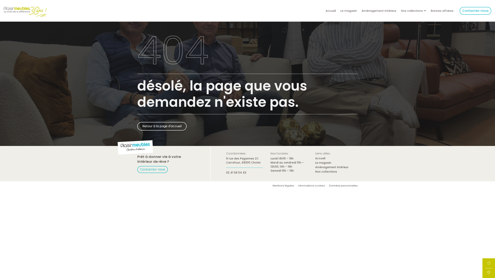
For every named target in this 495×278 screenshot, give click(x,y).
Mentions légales (283, 185)
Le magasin (349, 11)
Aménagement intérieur (379, 11)
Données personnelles (343, 185)
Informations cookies (311, 185)
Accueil (331, 11)
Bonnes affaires (442, 11)
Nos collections (326, 171)
